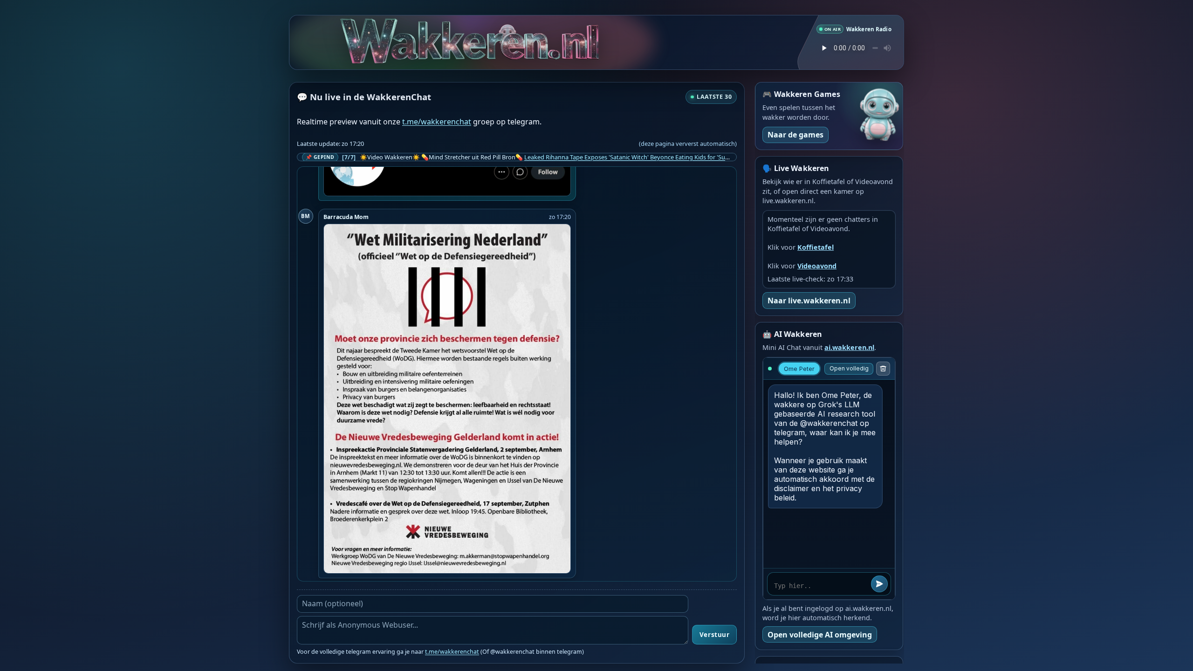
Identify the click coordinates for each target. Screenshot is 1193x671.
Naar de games (795, 135)
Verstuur (714, 634)
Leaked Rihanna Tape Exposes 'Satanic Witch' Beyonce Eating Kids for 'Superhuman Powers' (651, 157)
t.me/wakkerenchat (436, 121)
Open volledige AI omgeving (820, 635)
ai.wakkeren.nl (849, 347)
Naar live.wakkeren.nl (809, 300)
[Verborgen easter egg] (541, 31)
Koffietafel (815, 247)
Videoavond (816, 265)
